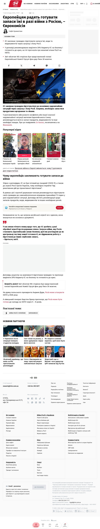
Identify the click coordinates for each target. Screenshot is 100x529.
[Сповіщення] (86, 3)
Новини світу (14, 9)
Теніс (38, 470)
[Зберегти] (59, 65)
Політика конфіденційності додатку (72, 395)
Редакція (53, 386)
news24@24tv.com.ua (10, 386)
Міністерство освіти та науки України (80, 442)
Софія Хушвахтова (15, 31)
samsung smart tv (91, 511)
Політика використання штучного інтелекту (73, 389)
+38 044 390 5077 (33, 386)
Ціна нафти (9, 442)
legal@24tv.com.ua (75, 502)
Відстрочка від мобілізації (76, 428)
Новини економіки (13, 440)
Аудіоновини (10, 428)
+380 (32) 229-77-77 (63, 500)
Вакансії (85, 389)
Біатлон (39, 473)
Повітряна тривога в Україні (46, 425)
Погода (8, 431)
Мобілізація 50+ (73, 420)
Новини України (40, 3)
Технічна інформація (89, 383)
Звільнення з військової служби (78, 417)
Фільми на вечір (42, 448)
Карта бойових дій (43, 420)
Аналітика (65, 3)
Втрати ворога (41, 433)
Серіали (39, 453)
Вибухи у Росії (41, 431)
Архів (84, 396)
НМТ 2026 (71, 448)
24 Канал (5, 9)
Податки (8, 453)
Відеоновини (10, 425)
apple (68, 511)
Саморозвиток (72, 450)
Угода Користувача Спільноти (72, 400)
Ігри (72, 3)
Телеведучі (54, 396)
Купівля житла (10, 467)
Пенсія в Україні (11, 456)
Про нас (53, 383)
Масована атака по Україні (45, 428)
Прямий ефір (10, 423)
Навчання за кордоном (75, 453)
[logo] (15, 3)
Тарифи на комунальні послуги (16, 450)
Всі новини (28, 3)
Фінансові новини (12, 448)
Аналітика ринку (11, 465)
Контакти (85, 386)
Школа (70, 445)
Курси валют (10, 445)
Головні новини (11, 417)
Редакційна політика (57, 389)
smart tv (79, 511)
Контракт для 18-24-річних (76, 425)
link (28, 398)
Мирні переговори (43, 423)
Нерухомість (11, 462)
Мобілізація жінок (74, 423)
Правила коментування (74, 403)
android (57, 511)
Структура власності (89, 392)
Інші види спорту (42, 475)
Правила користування (58, 402)
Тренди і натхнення (12, 470)
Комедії (39, 450)
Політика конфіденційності (72, 384)
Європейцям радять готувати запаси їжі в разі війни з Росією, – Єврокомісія (42, 9)
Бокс (38, 465)
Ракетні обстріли (42, 417)
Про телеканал (55, 392)
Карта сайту (86, 399)
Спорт (39, 462)
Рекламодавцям (55, 399)
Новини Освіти (73, 440)
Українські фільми (43, 445)
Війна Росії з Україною (45, 415)
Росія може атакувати (54, 292)
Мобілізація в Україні (76, 415)
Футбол (39, 467)
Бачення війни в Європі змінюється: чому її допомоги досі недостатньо (32, 169)
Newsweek (7, 125)
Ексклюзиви (54, 3)
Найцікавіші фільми (43, 442)
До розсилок (39, 487)
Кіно (38, 440)
